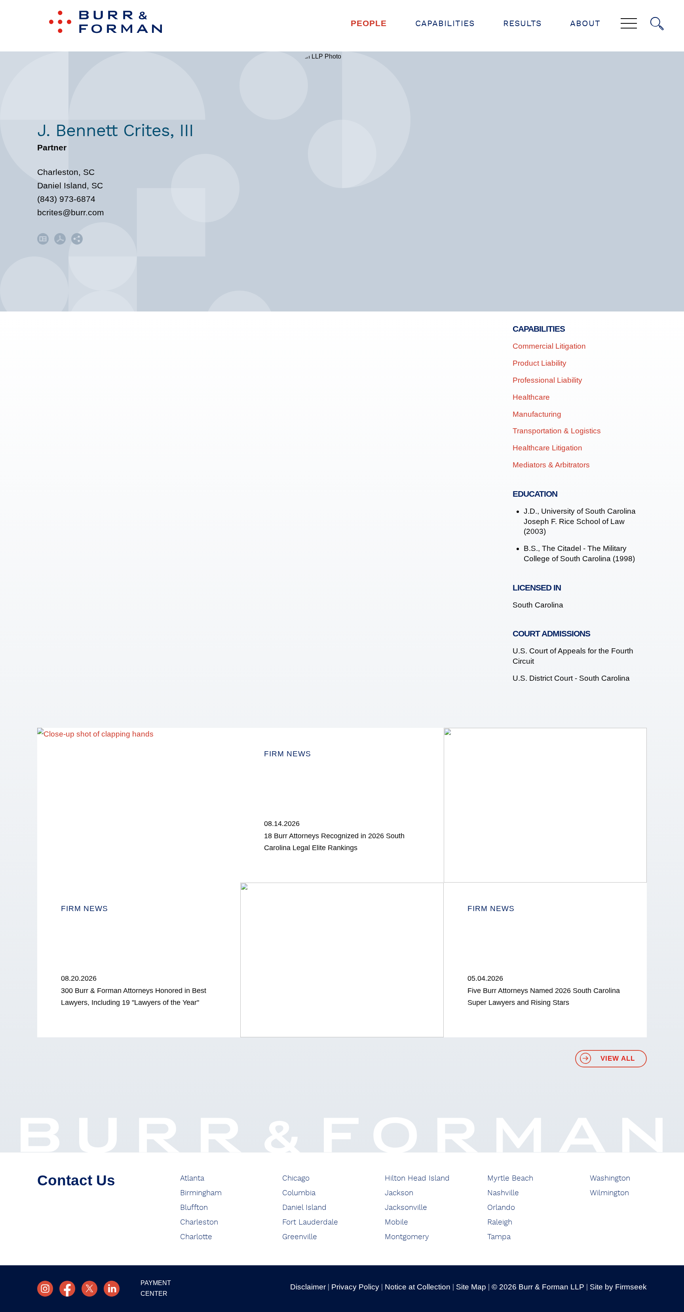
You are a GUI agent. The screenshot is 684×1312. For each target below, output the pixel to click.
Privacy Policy (355, 1287)
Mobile (396, 1222)
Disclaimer (308, 1287)
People (369, 23)
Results (522, 23)
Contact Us (76, 1180)
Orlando (501, 1207)
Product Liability (539, 363)
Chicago (296, 1178)
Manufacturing (537, 414)
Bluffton (194, 1207)
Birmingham (201, 1193)
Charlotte (196, 1237)
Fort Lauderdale (310, 1222)
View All (617, 1058)
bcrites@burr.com (70, 212)
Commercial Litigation (549, 346)
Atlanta (192, 1178)
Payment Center (156, 1288)
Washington (610, 1178)
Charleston (199, 1222)
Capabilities (445, 23)
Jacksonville (406, 1207)
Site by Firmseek (618, 1287)
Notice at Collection (417, 1287)
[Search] (657, 23)
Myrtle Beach (510, 1178)
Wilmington (609, 1193)
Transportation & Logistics (557, 431)
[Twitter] (89, 1289)
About (585, 23)
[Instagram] (45, 1289)
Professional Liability (547, 380)
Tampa (499, 1237)
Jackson (399, 1193)
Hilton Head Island (417, 1178)
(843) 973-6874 (66, 198)
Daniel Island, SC (70, 185)
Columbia (298, 1193)
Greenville (299, 1237)
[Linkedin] (112, 1289)
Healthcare (531, 397)
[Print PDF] (60, 241)
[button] (77, 241)
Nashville (503, 1193)
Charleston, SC (66, 172)
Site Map (471, 1287)
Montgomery (407, 1237)
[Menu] (628, 24)
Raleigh (499, 1222)
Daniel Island (304, 1207)
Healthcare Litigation (547, 448)
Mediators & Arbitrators (551, 465)
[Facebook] (67, 1289)
